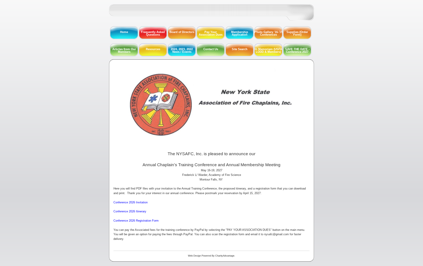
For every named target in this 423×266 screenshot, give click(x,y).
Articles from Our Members (124, 50)
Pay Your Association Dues (211, 33)
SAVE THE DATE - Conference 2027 (297, 50)
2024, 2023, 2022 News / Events (182, 50)
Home (124, 32)
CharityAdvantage (224, 255)
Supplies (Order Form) (297, 33)
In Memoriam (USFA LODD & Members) (268, 50)
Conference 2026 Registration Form (136, 220)
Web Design (194, 255)
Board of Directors (181, 32)
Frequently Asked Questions (153, 33)
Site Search (239, 49)
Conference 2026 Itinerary (129, 211)
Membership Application (239, 33)
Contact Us (210, 49)
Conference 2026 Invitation (130, 202)
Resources (153, 49)
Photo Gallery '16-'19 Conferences (268, 33)
